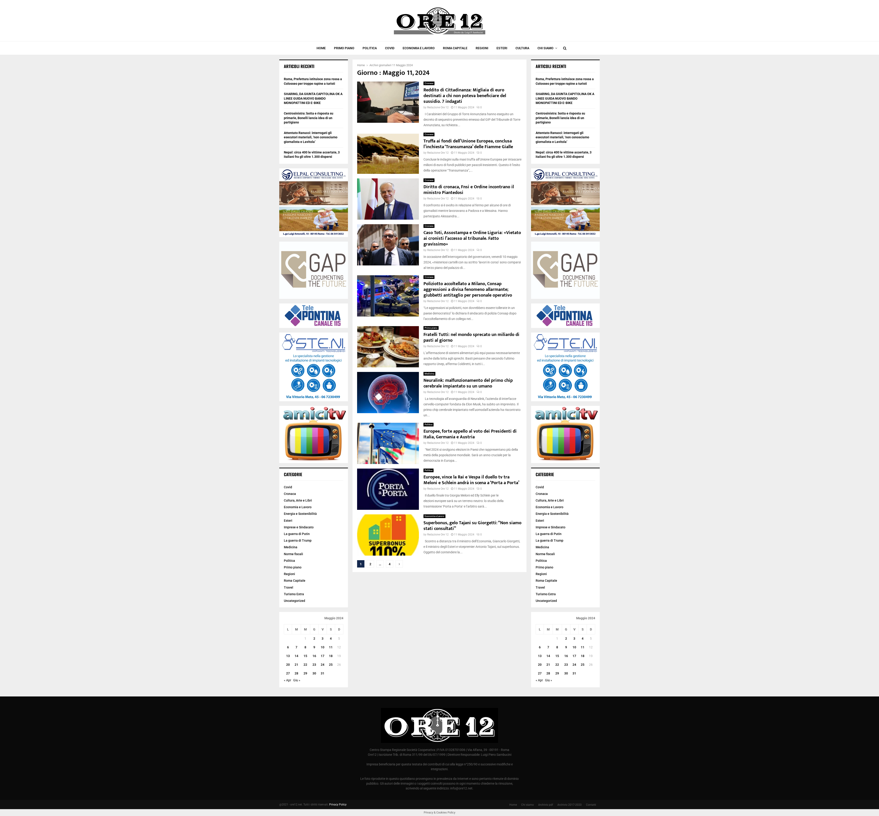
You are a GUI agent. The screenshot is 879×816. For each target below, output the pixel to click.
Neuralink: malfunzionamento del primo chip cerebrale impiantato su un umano (468, 383)
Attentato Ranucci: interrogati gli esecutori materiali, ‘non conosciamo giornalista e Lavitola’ (310, 137)
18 (331, 656)
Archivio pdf (545, 804)
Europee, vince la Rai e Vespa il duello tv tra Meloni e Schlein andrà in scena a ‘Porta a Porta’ (471, 480)
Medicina (429, 373)
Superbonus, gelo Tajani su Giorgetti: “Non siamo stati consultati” (472, 525)
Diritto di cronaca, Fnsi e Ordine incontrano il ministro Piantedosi (468, 189)
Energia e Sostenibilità (300, 514)
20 (288, 664)
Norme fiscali (293, 554)
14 (296, 656)
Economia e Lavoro (419, 48)
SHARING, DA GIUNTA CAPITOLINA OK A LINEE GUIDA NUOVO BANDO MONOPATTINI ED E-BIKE (313, 98)
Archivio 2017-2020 (569, 804)
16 (314, 656)
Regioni (482, 48)
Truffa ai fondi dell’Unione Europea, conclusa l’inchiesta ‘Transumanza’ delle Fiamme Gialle (468, 144)
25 (331, 664)
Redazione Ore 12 (438, 107)
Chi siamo (545, 48)
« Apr (287, 680)
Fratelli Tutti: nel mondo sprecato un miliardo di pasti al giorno (471, 337)
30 (314, 673)
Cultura (522, 48)
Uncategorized (294, 601)
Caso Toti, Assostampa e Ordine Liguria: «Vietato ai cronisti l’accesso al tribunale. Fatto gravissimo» (472, 238)
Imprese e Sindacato (299, 527)
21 (296, 664)
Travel (288, 587)
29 (305, 673)
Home (321, 48)
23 (314, 664)
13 (288, 656)
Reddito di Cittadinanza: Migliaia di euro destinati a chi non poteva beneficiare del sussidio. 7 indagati (464, 95)
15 (305, 656)
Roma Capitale (455, 48)
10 (322, 647)
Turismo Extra (294, 594)
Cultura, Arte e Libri (298, 500)
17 (322, 656)
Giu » (296, 680)
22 (305, 664)
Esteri (501, 48)
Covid (389, 48)
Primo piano (344, 48)
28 (296, 673)
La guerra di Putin (297, 534)
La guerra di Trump (298, 540)
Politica (370, 48)
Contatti (591, 804)
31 (322, 673)
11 (331, 647)
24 (322, 664)
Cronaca (429, 83)
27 (288, 673)
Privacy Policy (338, 804)
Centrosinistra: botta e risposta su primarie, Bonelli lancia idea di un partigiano (308, 118)
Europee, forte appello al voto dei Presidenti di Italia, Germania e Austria (470, 434)
